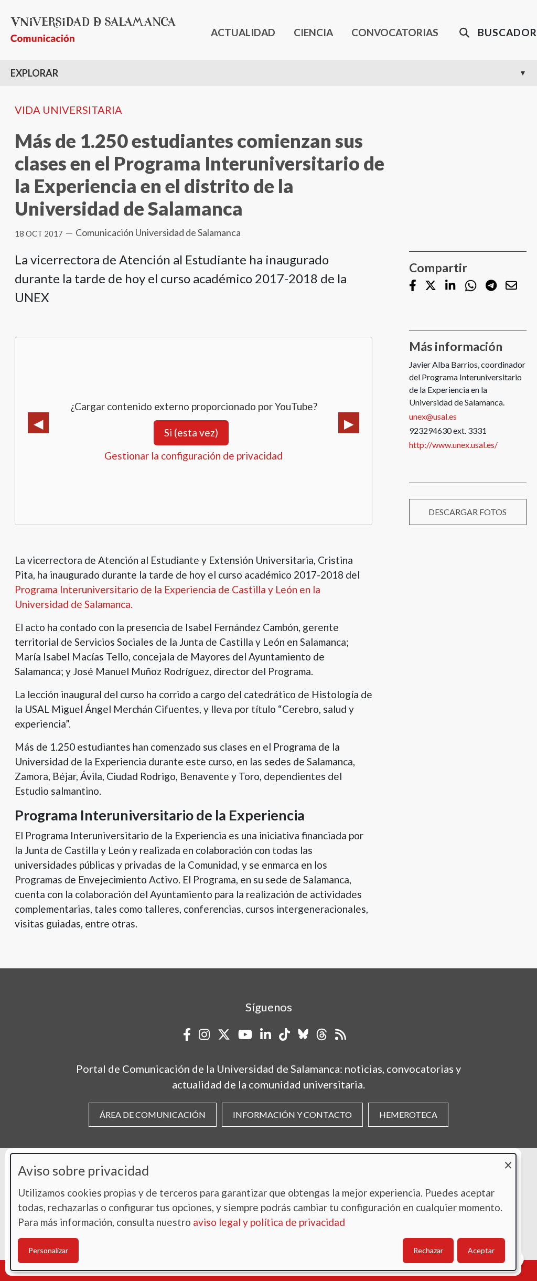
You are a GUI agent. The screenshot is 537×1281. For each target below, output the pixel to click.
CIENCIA (313, 32)
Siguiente (348, 422)
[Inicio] (97, 29)
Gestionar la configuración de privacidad (193, 456)
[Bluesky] (303, 1034)
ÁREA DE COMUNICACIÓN (153, 1114)
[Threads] (321, 1034)
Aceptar (481, 1250)
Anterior (38, 422)
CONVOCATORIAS (394, 32)
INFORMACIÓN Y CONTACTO (292, 1114)
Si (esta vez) (191, 432)
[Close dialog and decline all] (508, 1160)
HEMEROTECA (408, 1114)
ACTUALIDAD (243, 32)
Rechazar (428, 1250)
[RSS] (340, 1034)
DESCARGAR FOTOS (467, 512)
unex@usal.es (433, 416)
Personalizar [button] (48, 1250)
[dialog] (263, 1212)
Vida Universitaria (68, 109)
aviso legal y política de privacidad (269, 1222)
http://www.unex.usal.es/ (453, 445)
